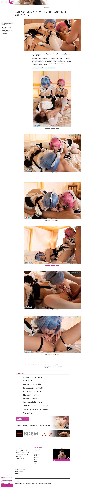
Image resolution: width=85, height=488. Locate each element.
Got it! (7, 485)
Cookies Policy (41, 483)
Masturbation (24, 454)
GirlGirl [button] (36, 461)
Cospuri (10, 23)
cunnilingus (9, 30)
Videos (22, 458)
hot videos (7, 24)
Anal (25, 449)
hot (66, 5)
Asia (2, 23)
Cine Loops (6, 23)
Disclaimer (20, 483)
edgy (64, 5)
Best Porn (79, 5)
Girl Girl (27, 452)
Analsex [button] (36, 457)
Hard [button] (36, 463)
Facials (17, 452)
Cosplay (68, 58)
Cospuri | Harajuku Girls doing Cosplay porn (43, 68)
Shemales (18, 456)
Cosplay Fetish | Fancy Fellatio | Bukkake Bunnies (33, 425)
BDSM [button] (36, 459)
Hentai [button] (36, 455)
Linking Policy (36, 483)
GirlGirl (3, 24)
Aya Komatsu (4, 27)
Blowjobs (18, 450)
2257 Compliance (45, 483)
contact (75, 5)
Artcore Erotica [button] (18, 473)
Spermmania (57, 460)
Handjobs (18, 454)
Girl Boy (22, 452)
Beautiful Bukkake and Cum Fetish (59, 448)
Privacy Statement (31, 483)
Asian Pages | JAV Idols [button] (38, 451)
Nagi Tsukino (4, 31)
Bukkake (23, 450)
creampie (4, 28)
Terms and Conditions (26, 483)
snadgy (60, 5)
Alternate (18, 449)
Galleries (18, 458)
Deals (83, 5)
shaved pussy (10, 31)
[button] (52, 35)
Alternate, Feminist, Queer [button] (20, 471)
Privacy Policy (17, 483)
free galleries (70, 5)
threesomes (4, 33)
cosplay (9, 27)
